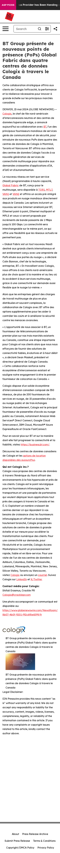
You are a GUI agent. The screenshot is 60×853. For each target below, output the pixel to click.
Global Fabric (10, 185)
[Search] (39, 28)
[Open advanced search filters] (47, 28)
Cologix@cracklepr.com (16, 594)
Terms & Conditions (44, 840)
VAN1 (5, 194)
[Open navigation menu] (5, 29)
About (15, 834)
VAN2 (16, 194)
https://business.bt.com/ (35, 444)
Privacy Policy (45, 847)
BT (44, 126)
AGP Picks (8, 5)
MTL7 (49, 189)
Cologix (7, 113)
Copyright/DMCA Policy (20, 847)
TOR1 (41, 189)
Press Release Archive (35, 834)
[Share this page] (55, 29)
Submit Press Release (17, 840)
